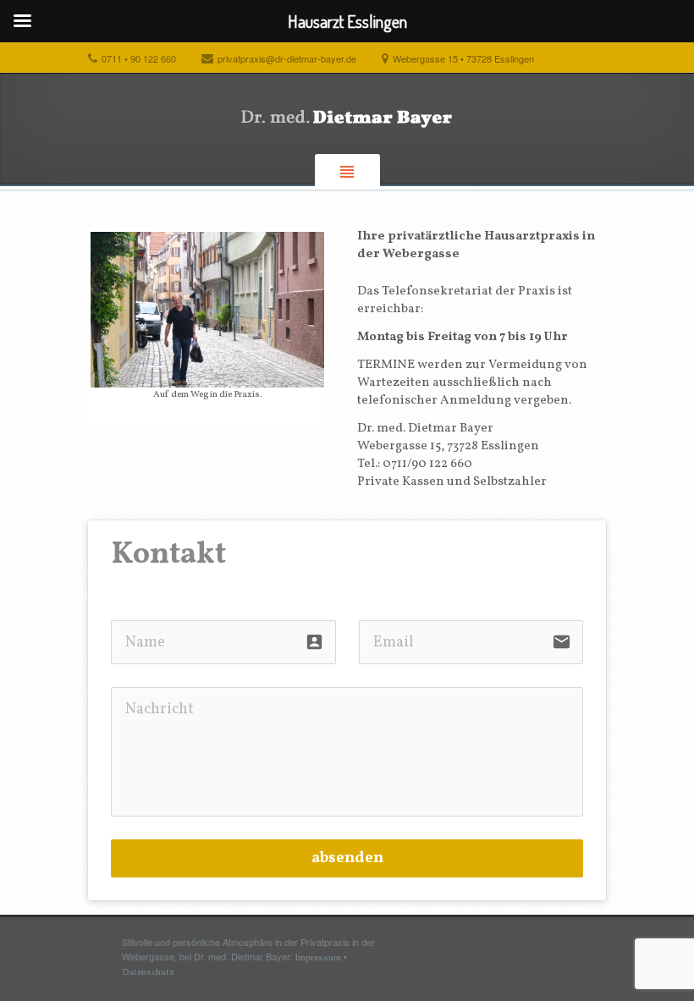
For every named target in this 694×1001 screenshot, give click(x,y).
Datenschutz (148, 972)
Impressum (318, 958)
